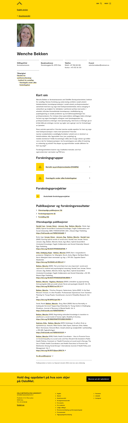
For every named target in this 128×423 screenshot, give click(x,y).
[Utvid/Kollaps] (38, 196)
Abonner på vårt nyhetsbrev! (98, 379)
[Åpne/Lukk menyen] (110, 3)
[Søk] (101, 3)
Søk (97, 3)
